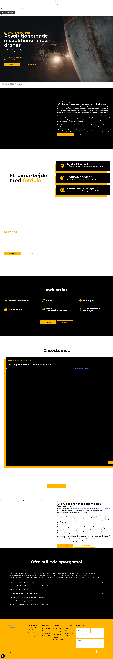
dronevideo (86, 509)
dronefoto (76, 509)
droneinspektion (104, 509)
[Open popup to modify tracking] (3, 656)
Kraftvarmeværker (19, 300)
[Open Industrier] (9, 9)
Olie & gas (88, 300)
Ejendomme (15, 309)
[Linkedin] (10, 652)
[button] (1, 241)
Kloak (49, 300)
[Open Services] (18, 9)
